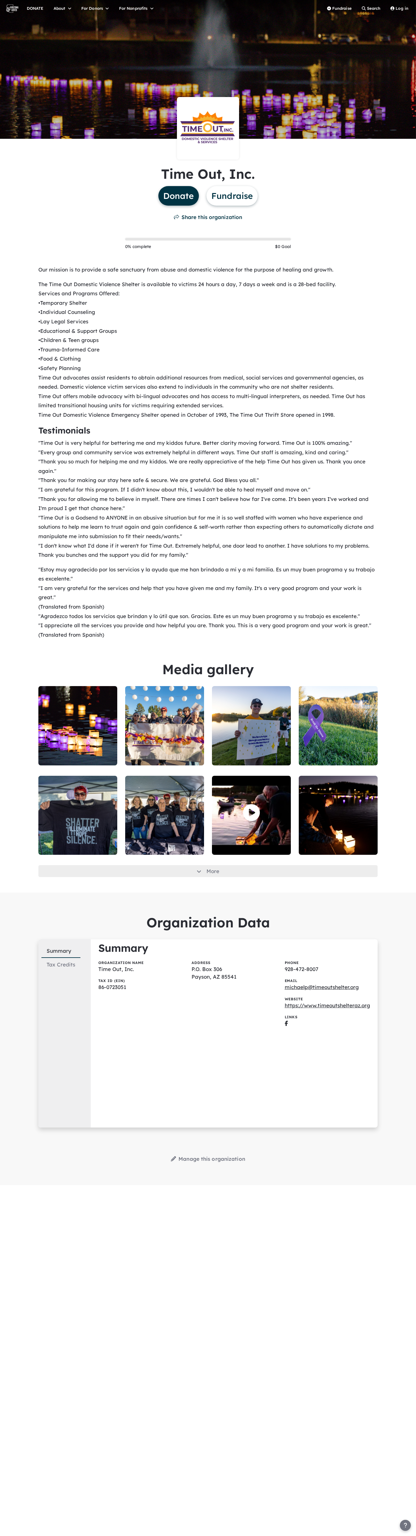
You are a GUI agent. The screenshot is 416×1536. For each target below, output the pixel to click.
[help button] (405, 1525)
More (212, 871)
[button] (251, 813)
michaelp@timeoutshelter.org (322, 987)
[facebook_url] (286, 1023)
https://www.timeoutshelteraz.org (327, 1005)
